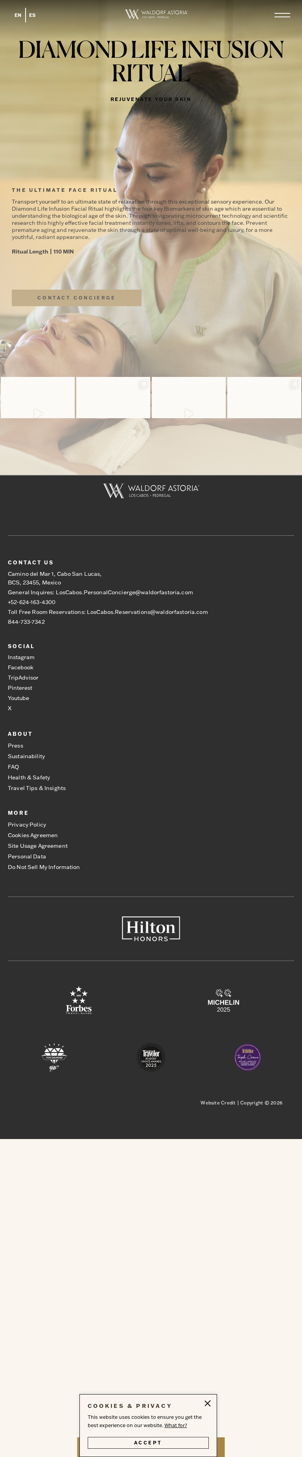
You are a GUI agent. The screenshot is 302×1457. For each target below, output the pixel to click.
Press (15, 745)
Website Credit (218, 1103)
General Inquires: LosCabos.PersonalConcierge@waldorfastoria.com (100, 592)
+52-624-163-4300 (31, 602)
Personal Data (27, 856)
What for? (175, 1425)
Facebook (20, 667)
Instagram (21, 657)
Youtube (18, 698)
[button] (282, 15)
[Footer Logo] (151, 491)
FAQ (13, 766)
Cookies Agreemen (33, 835)
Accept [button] (148, 1443)
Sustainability (26, 756)
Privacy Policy (27, 824)
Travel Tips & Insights (37, 788)
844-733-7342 (26, 621)
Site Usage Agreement (38, 845)
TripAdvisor (23, 677)
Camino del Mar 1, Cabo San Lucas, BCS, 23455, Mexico (55, 578)
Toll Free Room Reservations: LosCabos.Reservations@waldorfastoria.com (108, 612)
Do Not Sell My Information (44, 867)
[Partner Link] (78, 1001)
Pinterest (20, 687)
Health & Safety (29, 777)
